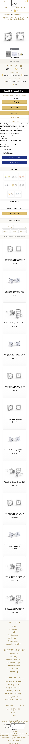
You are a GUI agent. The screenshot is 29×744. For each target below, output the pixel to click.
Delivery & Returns (14, 121)
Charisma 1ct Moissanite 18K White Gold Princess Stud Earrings (14, 545)
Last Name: (7, 726)
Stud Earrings (22, 231)
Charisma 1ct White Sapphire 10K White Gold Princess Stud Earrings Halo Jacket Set (14, 482)
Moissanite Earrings (7, 227)
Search (23, 7)
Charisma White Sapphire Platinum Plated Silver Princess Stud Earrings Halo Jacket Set (14, 324)
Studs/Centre (16, 75)
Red (19, 81)
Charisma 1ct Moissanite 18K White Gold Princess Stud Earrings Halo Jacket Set (14, 609)
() (17, 10)
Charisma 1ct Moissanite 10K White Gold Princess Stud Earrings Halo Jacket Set (14, 577)
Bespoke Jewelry (13, 644)
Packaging (13, 671)
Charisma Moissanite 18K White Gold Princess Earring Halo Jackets (14, 514)
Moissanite (6, 231)
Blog (13, 712)
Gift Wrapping (13, 668)
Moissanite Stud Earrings (20, 227)
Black (24, 81)
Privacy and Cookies (13, 699)
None (16, 84)
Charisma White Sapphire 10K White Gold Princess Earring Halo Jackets (14, 387)
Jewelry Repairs (13, 690)
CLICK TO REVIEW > (14, 213)
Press (13, 715)
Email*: (7, 727)
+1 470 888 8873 (4, 1)
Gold (7, 81)
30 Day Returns (13, 665)
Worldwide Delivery (13, 681)
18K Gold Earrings (20, 14)
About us (13, 629)
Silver (13, 81)
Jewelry (6, 7)
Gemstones (13, 641)
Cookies (21, 737)
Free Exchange (13, 662)
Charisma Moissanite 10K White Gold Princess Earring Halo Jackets (14, 418)
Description (14, 113)
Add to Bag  (14, 102)
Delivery (13, 656)
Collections (15, 7)
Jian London (17, 743)
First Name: (7, 724)
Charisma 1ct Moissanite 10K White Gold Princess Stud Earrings (14, 450)
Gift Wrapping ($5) (14, 79)
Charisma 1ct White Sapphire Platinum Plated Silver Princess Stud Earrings (14, 291)
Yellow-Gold (20, 68)
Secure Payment (14, 117)
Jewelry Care (13, 684)
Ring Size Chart (13, 687)
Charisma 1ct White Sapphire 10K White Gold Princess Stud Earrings (14, 355)
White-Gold (11, 68)
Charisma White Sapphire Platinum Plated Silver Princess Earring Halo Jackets (14, 260)
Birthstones (13, 638)
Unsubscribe (15, 731)
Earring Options (14, 72)
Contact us (13, 653)
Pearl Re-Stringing (13, 693)
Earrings (14, 14)
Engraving (13, 696)
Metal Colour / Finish (13, 66)
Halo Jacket (7, 75)
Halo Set (26, 75)
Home (5, 14)
